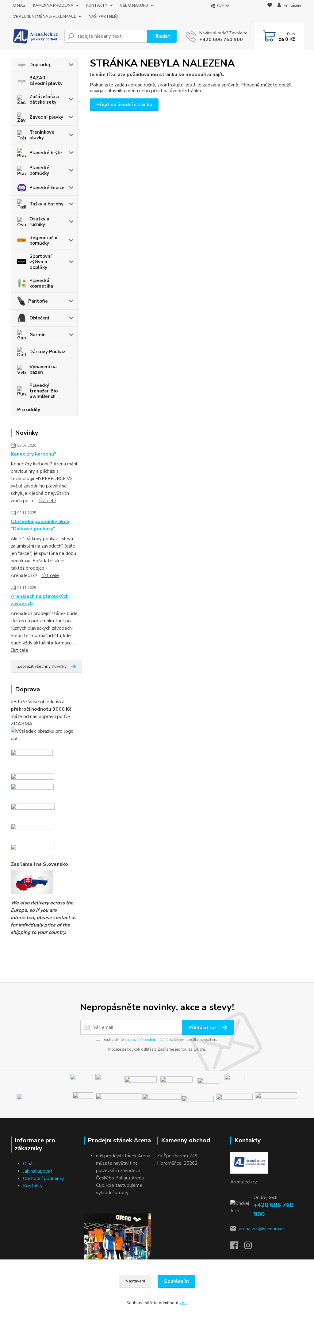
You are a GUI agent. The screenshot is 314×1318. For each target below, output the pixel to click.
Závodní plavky (46, 117)
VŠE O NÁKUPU (134, 5)
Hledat (161, 36)
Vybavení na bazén (43, 369)
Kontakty (33, 1186)
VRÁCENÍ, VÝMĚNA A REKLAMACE (44, 16)
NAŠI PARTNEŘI (103, 16)
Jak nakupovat (37, 1171)
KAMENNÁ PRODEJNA (53, 5)
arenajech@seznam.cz (261, 1229)
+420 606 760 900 (221, 39)
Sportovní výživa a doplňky (40, 261)
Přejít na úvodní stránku (124, 104)
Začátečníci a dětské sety (44, 99)
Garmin (37, 335)
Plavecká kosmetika (41, 283)
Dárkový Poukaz (47, 352)
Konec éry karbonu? (33, 454)
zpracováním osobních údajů (146, 1039)
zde (183, 1303)
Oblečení (39, 318)
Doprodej (39, 65)
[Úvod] (35, 36)
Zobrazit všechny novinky (42, 666)
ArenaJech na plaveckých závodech (40, 600)
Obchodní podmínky (43, 1178)
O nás (29, 1164)
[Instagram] (251, 1247)
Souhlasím (176, 1281)
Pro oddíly (28, 410)
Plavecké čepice (46, 188)
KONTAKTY (96, 5)
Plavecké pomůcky (39, 170)
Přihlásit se (203, 1027)
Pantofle (38, 301)
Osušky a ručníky (39, 221)
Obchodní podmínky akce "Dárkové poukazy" (40, 525)
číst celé (47, 501)
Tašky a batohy (46, 204)
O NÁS (19, 5)
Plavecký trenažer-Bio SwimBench (43, 390)
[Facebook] (237, 1247)
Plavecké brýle (45, 153)
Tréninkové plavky (41, 135)
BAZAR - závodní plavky (46, 80)
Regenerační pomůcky (43, 240)
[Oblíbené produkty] (269, 11)
